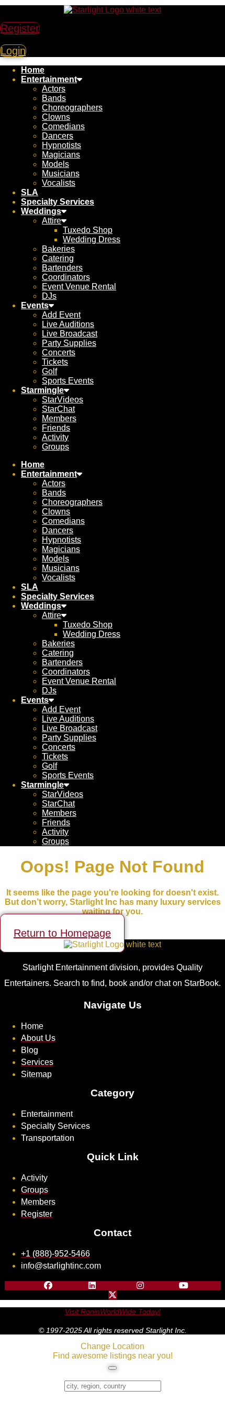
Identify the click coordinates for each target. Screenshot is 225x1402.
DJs (49, 295)
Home (32, 69)
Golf (49, 371)
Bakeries (58, 248)
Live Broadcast (69, 333)
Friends (56, 427)
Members (59, 418)
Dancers (57, 135)
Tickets (55, 361)
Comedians (63, 126)
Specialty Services (57, 201)
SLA (29, 192)
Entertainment (49, 79)
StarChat (58, 409)
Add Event (61, 314)
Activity (55, 437)
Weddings (41, 211)
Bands (54, 98)
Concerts (58, 352)
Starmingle (42, 390)
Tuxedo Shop (88, 230)
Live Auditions (68, 324)
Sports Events (68, 380)
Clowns (56, 117)
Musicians (61, 173)
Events (35, 305)
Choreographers (72, 107)
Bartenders (62, 267)
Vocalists (58, 182)
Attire (51, 220)
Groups (55, 446)
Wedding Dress (91, 239)
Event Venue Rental (79, 286)
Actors (53, 88)
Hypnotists (61, 145)
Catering (58, 258)
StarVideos (62, 399)
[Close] (112, 1368)
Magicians (61, 154)
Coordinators (66, 277)
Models (55, 164)
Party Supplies (69, 343)
